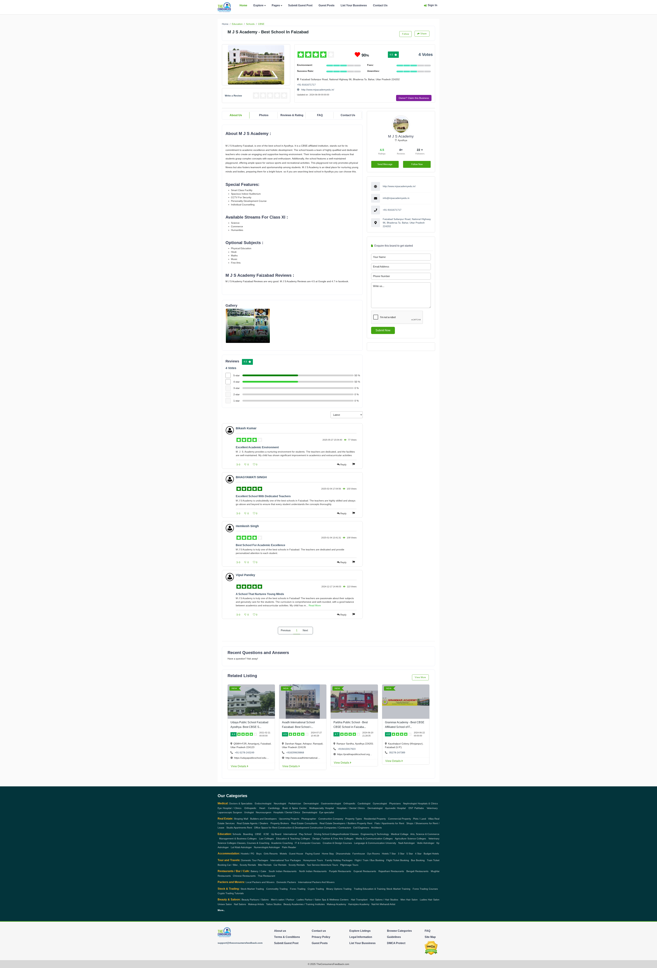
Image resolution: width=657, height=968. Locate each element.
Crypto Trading (316, 888)
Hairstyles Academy (358, 904)
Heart (262, 808)
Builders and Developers (263, 818)
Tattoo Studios (273, 904)
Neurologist (280, 803)
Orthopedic (349, 803)
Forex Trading (297, 888)
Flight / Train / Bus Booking (369, 860)
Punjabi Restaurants (340, 871)
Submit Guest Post (300, 5)
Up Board (276, 834)
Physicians (395, 803)
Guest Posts (326, 5)
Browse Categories (399, 930)
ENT (411, 808)
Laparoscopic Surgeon (230, 812)
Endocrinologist (263, 803)
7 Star (392, 853)
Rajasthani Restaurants (391, 871)
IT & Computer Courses (307, 843)
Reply (343, 464)
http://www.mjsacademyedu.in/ (317, 89)
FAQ (320, 115)
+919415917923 (347, 749)
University (390, 843)
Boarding (248, 834)
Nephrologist (410, 803)
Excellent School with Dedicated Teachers (263, 496)
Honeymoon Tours (313, 860)
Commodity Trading (277, 888)
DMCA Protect (396, 943)
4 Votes (425, 54)
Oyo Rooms (373, 853)
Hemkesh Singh (247, 526)
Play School (305, 834)
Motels (283, 853)
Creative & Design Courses (337, 843)
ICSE (266, 834)
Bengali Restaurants (417, 871)
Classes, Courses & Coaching (253, 843)
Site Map (430, 937)
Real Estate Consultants (304, 823)
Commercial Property (399, 818)
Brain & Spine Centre (294, 808)
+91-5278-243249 (244, 752)
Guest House (296, 853)
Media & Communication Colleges (374, 838)
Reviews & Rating (291, 115)
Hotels (385, 853)
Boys (259, 853)
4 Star (418, 853)
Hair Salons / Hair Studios (384, 899)
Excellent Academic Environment (257, 447)
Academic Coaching (282, 843)
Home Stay (328, 853)
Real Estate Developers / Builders (338, 823)
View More (420, 677)
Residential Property (375, 818)
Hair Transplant (359, 899)
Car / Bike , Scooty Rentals (241, 865)
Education (237, 24)
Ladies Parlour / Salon (309, 899)
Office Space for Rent (265, 827)
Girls (266, 853)
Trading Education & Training (370, 888)
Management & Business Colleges (238, 838)
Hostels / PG (247, 853)
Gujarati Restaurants (364, 871)
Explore (258, 5)
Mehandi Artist (387, 904)
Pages (276, 5)
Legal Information (360, 937)
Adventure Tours (329, 865)
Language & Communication (369, 843)
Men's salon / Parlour (282, 899)
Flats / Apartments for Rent (389, 823)
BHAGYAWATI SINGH (251, 477)
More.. (221, 910)
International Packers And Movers (316, 882)
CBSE (261, 24)
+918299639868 (295, 752)
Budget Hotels (431, 853)
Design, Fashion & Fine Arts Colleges (332, 838)
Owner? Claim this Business (414, 98)
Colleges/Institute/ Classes (344, 834)
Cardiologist (364, 803)
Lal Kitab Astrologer (241, 847)
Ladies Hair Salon (429, 899)
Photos (263, 115)
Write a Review (233, 95)
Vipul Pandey (245, 575)
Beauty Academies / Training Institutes (304, 904)
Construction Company (330, 818)
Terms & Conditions (287, 937)
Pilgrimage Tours (349, 865)
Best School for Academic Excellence (260, 545)
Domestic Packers (286, 882)
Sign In (432, 5)
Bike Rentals (265, 865)
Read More (315, 605)
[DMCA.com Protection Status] (431, 947)
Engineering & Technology (375, 834)
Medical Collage (399, 834)
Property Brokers (279, 823)
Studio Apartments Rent (239, 827)
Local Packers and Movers (260, 882)
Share (423, 33)
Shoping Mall (241, 818)
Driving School (321, 834)
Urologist (249, 812)
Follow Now (417, 164)
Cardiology (274, 808)
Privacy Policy (321, 937)
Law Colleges (266, 838)
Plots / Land (419, 818)
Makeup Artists (256, 904)
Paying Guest (312, 853)
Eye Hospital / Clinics (229, 808)
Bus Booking (417, 860)
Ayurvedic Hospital (395, 808)
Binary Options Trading (338, 888)
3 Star (401, 853)
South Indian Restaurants (283, 871)
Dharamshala (343, 853)
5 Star (410, 853)
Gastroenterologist (331, 803)
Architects (376, 827)
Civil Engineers (361, 827)
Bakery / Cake (258, 871)
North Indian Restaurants (313, 871)
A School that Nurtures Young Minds (260, 594)
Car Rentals (280, 865)
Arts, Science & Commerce (424, 834)
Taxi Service (313, 865)
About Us (236, 115)
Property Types (353, 818)
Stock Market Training (398, 888)
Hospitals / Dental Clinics (351, 808)
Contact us (319, 930)
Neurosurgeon (263, 812)
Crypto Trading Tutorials (231, 893)
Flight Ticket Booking (397, 860)
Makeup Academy (336, 904)
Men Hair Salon (409, 899)
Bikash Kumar (246, 428)
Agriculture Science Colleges (410, 838)
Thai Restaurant (266, 875)
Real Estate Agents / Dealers (252, 823)
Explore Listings (360, 930)
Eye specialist (326, 812)
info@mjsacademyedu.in (396, 198)
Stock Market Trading (252, 888)
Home (243, 5)
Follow (405, 34)
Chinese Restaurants (244, 875)
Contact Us (380, 5)
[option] (248, 326)
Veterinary (432, 808)
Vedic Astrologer (425, 843)
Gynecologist (380, 803)
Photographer (308, 818)
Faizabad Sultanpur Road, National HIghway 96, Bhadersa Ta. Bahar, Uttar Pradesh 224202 (407, 223)
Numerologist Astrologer (267, 847)
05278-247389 (397, 752)
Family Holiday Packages (338, 860)
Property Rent (364, 823)
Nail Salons (240, 904)
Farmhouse (358, 853)
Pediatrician (294, 803)
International (290, 834)
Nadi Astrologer (406, 843)
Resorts (273, 853)
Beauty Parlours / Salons (255, 899)
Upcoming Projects (289, 818)
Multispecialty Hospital (321, 808)
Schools (250, 24)
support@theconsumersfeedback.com (240, 942)
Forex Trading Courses (425, 888)
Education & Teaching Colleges (293, 838)
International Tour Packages (285, 860)
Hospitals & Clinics (428, 803)
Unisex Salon (225, 904)
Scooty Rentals (296, 865)
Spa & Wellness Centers (335, 899)
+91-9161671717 (306, 84)
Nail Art (375, 904)
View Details (239, 766)
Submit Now (383, 330)
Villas (431, 818)
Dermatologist (311, 803)
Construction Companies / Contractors (330, 827)
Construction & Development (293, 827)
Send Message (384, 164)
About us (280, 930)
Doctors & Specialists (240, 803)
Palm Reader (289, 847)
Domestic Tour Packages (254, 860)
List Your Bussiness (354, 5)
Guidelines (394, 937)
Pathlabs (419, 808)
